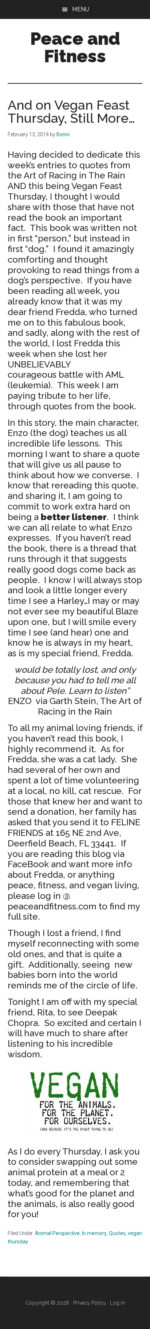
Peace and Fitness (75, 47)
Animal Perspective (57, 1233)
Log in (117, 1303)
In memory (94, 1233)
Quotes (117, 1233)
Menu (80, 9)
